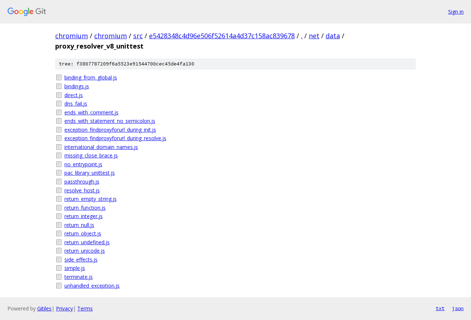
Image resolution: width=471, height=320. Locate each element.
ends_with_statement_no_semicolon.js (109, 120)
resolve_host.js (82, 190)
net (314, 35)
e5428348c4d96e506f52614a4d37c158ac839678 (222, 35)
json (458, 308)
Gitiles (44, 308)
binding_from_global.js (90, 77)
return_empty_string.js (90, 198)
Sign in (456, 11)
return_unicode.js (84, 250)
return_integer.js (83, 216)
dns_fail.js (75, 103)
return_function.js (85, 207)
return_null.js (79, 224)
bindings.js (76, 86)
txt (440, 308)
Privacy (64, 308)
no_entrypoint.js (83, 164)
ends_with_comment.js (91, 112)
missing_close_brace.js (91, 155)
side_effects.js (81, 259)
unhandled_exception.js (92, 285)
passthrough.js (81, 181)
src (138, 35)
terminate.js (78, 276)
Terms (85, 308)
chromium (71, 35)
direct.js (73, 95)
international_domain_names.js (101, 146)
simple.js (74, 267)
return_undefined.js (87, 242)
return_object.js (82, 233)
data (333, 35)
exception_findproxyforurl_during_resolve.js (115, 138)
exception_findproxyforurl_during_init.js (110, 129)
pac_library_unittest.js (89, 172)
